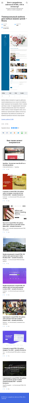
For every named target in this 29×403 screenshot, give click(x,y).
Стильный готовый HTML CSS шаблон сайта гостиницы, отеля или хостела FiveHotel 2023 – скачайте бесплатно (13, 193)
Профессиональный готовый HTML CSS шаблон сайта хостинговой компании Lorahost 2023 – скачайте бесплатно (14, 287)
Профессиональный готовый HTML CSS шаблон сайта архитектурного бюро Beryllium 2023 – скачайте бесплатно (14, 256)
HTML (7, 124)
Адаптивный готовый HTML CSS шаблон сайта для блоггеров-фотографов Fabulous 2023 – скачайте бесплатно (14, 318)
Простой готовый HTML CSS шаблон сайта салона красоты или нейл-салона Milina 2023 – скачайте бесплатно (13, 224)
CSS (3, 124)
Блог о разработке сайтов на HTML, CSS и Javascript (14, 4)
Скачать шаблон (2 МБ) (7, 119)
